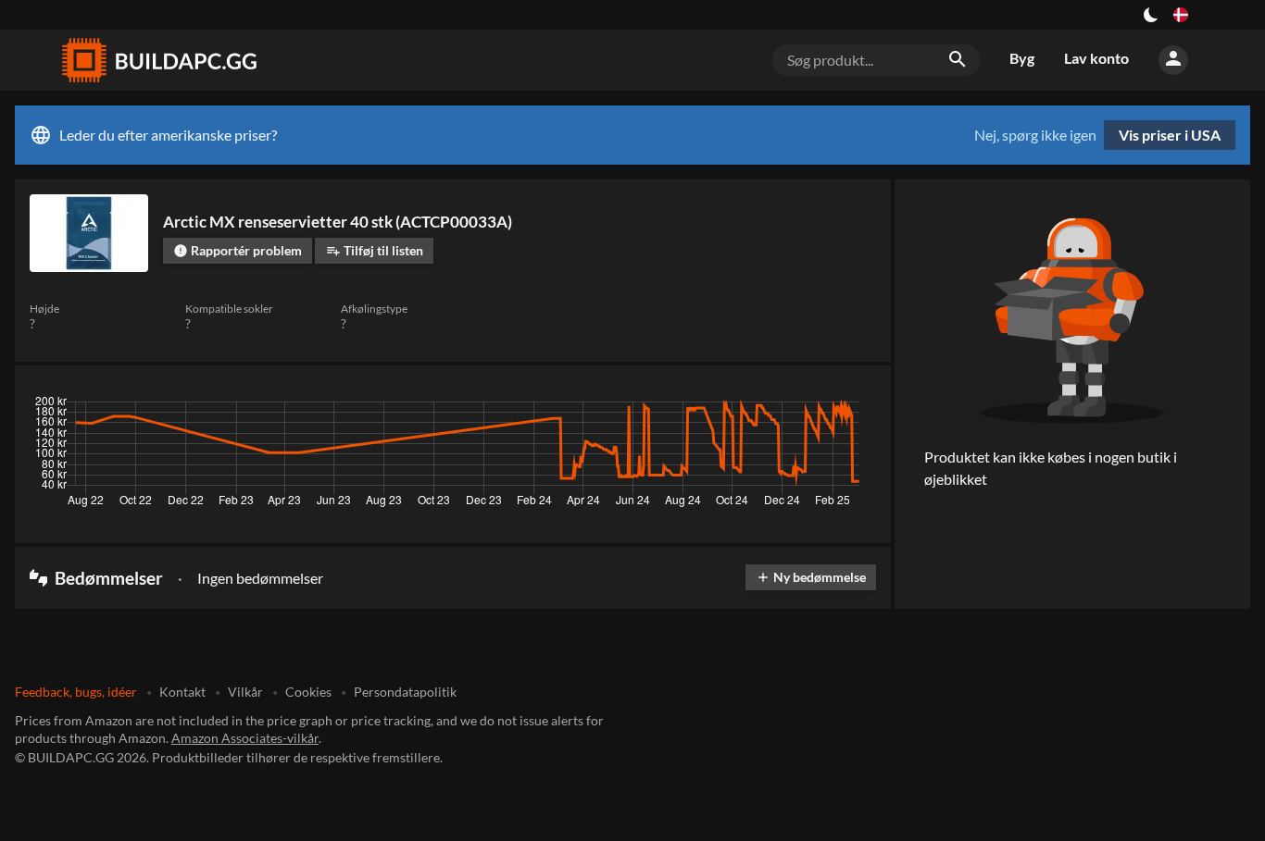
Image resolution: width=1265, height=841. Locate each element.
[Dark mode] (1151, 14)
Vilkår (245, 691)
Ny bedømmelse (811, 577)
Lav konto (1096, 58)
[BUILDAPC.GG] (158, 60)
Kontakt (182, 691)
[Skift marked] (1180, 15)
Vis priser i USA (1170, 134)
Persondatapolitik (405, 691)
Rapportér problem (237, 250)
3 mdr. (698, 406)
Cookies (308, 691)
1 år (802, 406)
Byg (1021, 58)
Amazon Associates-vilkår (245, 738)
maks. (851, 406)
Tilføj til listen (374, 250)
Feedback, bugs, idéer (76, 691)
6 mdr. (753, 406)
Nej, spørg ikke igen (1035, 135)
